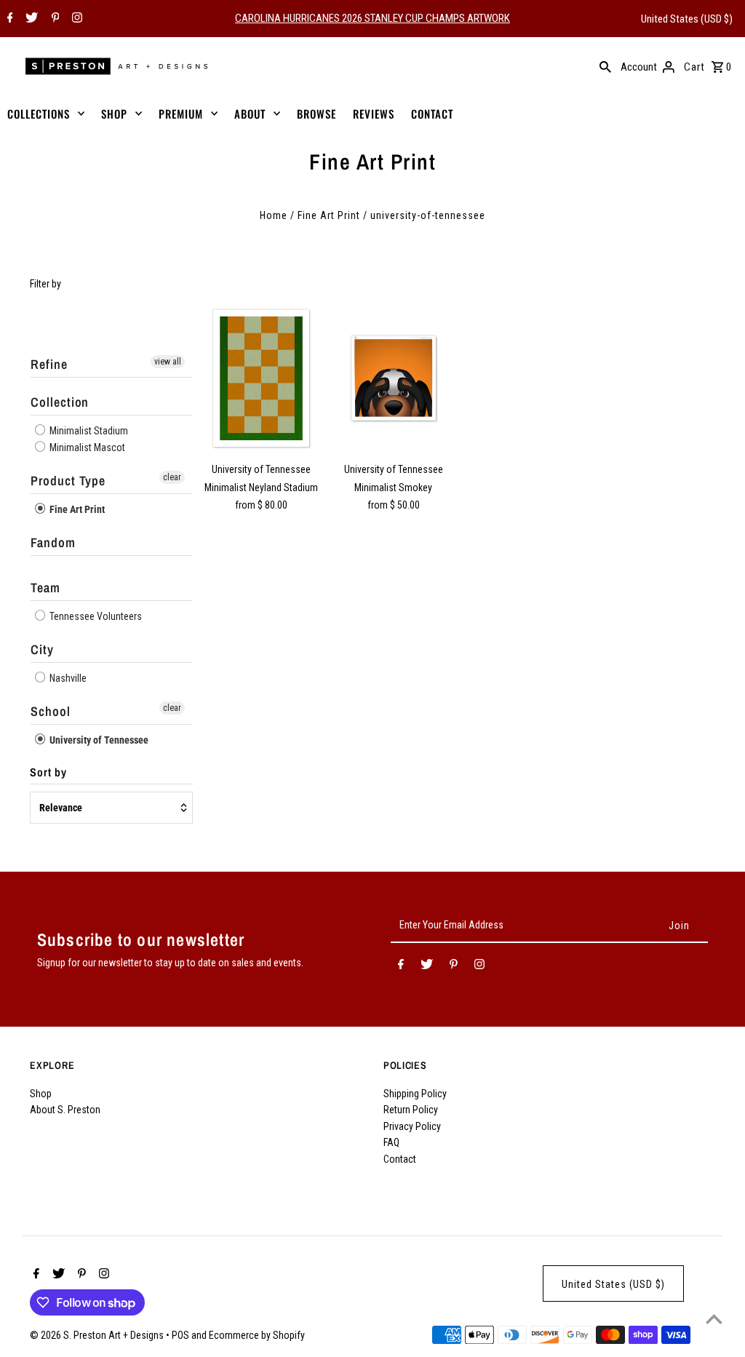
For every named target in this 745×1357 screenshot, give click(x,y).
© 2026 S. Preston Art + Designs (98, 1335)
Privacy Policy (412, 1126)
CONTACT (432, 114)
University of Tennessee (97, 740)
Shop (41, 1093)
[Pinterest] (54, 18)
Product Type (68, 480)
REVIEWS (373, 114)
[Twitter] (30, 18)
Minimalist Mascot (86, 447)
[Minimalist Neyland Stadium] (261, 378)
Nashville (67, 678)
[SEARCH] (605, 66)
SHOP (114, 114)
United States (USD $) (687, 18)
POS (180, 1335)
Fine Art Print (329, 215)
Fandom (53, 542)
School (50, 711)
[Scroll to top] (714, 1318)
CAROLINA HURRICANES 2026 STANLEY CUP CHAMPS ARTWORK (372, 18)
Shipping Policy (415, 1093)
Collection (60, 402)
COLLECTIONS (38, 114)
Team (45, 587)
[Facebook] (8, 18)
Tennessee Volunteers (94, 616)
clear (172, 477)
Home (273, 215)
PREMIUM (181, 114)
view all (167, 362)
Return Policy (410, 1109)
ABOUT (250, 114)
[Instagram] (75, 18)
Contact (399, 1159)
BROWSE (316, 114)
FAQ (391, 1142)
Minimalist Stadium (87, 431)
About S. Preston (65, 1109)
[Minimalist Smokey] (393, 378)
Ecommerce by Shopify (257, 1335)
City (42, 649)
